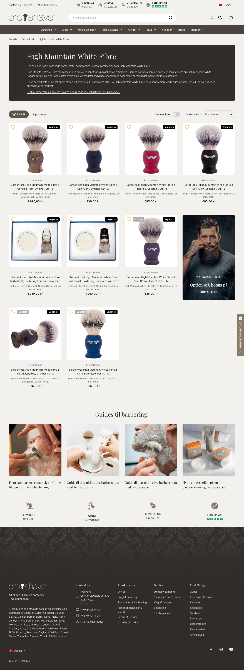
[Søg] (170, 18)
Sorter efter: (193, 114)
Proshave (24, 660)
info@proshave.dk (90, 609)
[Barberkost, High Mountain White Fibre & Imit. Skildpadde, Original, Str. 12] (35, 333)
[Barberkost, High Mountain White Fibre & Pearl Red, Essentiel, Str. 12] (151, 149)
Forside (13, 39)
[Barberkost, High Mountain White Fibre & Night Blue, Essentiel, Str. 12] (93, 333)
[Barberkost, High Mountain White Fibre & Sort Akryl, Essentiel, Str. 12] (209, 149)
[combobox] (122, 18)
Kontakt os (15, 4)
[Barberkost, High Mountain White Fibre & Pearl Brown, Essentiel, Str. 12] (151, 241)
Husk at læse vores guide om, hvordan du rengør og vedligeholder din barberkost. (73, 91)
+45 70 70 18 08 (90, 615)
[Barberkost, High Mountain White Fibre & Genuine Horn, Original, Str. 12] (35, 149)
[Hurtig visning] (57, 130)
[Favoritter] (220, 17)
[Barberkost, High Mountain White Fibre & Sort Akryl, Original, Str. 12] (93, 149)
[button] (240, 335)
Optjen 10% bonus (46, 4)
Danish (227, 5)
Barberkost (28, 39)
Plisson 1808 (35, 180)
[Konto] (212, 18)
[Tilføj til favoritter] (13, 127)
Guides (28, 4)
